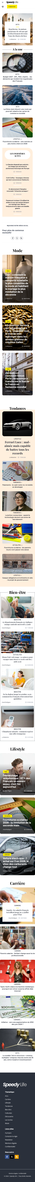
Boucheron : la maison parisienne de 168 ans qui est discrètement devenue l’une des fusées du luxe (17, 32)
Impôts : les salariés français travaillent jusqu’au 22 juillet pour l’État (17, 912)
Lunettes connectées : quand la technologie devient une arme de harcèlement (17, 517)
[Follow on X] (17, 238)
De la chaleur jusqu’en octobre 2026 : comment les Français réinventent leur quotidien (17, 696)
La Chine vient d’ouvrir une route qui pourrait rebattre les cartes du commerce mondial (18, 111)
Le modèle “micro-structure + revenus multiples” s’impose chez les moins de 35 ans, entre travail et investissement (17, 1057)
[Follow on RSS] (21, 238)
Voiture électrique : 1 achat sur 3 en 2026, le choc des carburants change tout (16, 862)
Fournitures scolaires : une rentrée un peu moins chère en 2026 (17, 142)
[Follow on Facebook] (12, 238)
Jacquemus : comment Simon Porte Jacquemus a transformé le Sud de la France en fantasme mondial (17, 379)
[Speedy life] (12, 2)
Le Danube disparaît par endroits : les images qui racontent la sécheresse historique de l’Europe (17, 166)
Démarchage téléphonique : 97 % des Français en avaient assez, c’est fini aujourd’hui (16, 781)
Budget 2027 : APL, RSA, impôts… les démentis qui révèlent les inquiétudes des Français (17, 79)
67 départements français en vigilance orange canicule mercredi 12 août (17, 623)
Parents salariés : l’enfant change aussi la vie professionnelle (17, 954)
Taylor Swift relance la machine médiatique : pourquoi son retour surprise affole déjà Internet (17, 989)
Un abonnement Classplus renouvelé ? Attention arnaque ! (17, 190)
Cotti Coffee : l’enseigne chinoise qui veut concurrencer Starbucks (17, 179)
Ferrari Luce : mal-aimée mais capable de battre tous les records (17, 447)
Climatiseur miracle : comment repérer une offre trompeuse (17, 732)
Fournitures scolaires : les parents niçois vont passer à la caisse (17, 548)
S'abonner (12, 6)
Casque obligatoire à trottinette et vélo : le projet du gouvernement (17, 579)
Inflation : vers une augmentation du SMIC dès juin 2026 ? (17, 1023)
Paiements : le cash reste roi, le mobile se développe (17, 486)
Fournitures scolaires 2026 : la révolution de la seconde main (17, 822)
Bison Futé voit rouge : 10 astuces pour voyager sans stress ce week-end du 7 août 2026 (17, 659)
